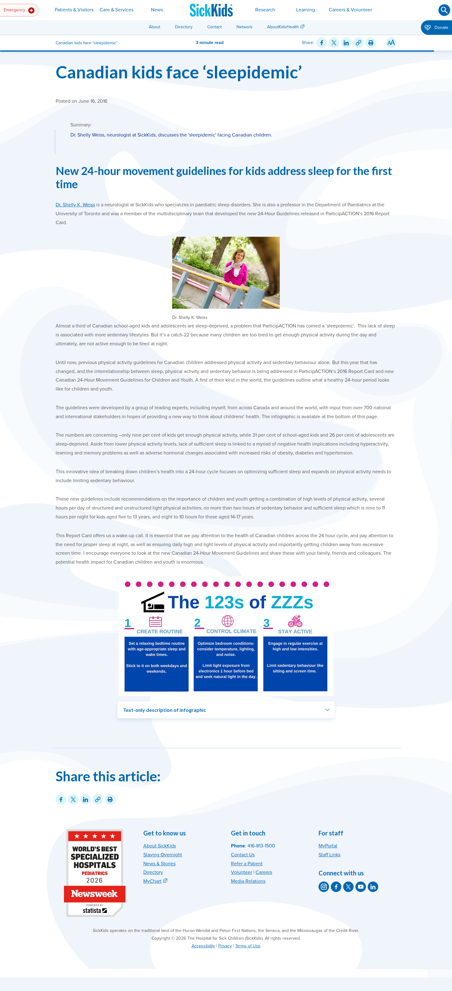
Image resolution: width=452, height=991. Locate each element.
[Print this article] (371, 43)
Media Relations (248, 881)
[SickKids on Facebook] (336, 887)
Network (244, 27)
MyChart (152, 881)
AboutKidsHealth (283, 27)
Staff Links (329, 855)
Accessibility (203, 946)
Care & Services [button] (116, 10)
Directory (183, 27)
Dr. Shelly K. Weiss (75, 205)
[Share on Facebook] (321, 43)
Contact (214, 27)
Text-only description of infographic (164, 710)
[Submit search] (444, 10)
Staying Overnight (162, 855)
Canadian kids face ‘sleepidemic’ (179, 71)
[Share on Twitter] (334, 43)
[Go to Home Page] (211, 10)
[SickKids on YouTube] (360, 887)
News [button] (157, 10)
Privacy (225, 946)
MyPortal (328, 846)
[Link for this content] (358, 43)
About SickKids (159, 846)
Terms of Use (247, 946)
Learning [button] (305, 10)
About (154, 27)
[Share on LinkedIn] (346, 43)
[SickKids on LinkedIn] (373, 887)
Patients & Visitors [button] (74, 10)
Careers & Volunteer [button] (350, 10)
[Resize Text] (391, 43)
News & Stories (159, 864)
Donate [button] (440, 27)
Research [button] (265, 10)
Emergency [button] (15, 10)
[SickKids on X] (348, 887)
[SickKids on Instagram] (324, 887)
